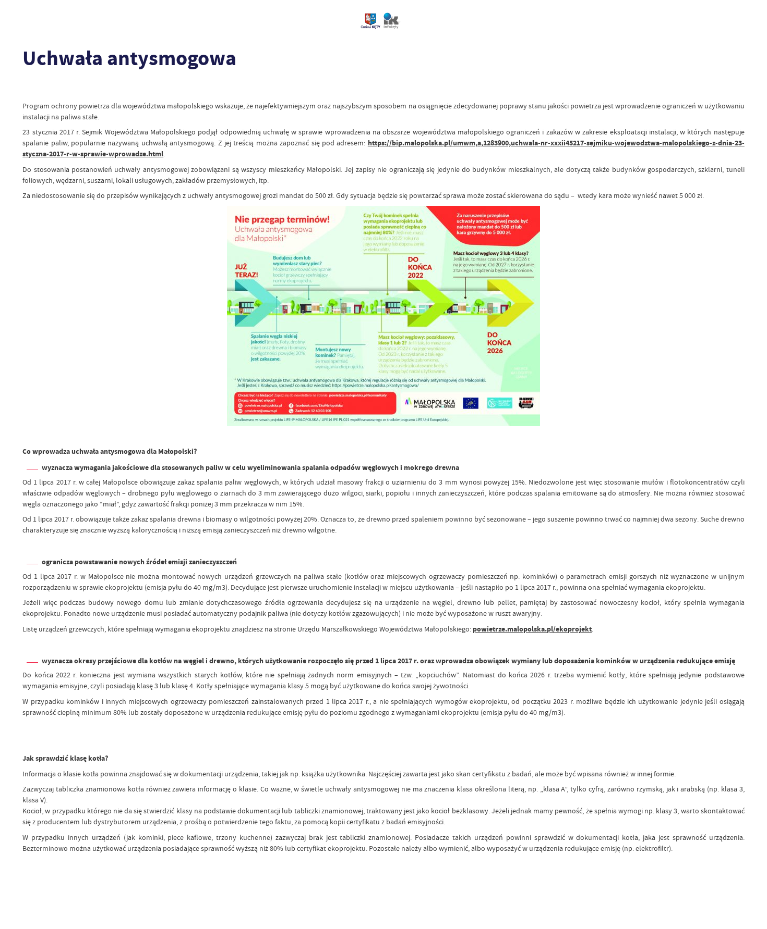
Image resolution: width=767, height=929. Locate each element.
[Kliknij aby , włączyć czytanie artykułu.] (29, 87)
